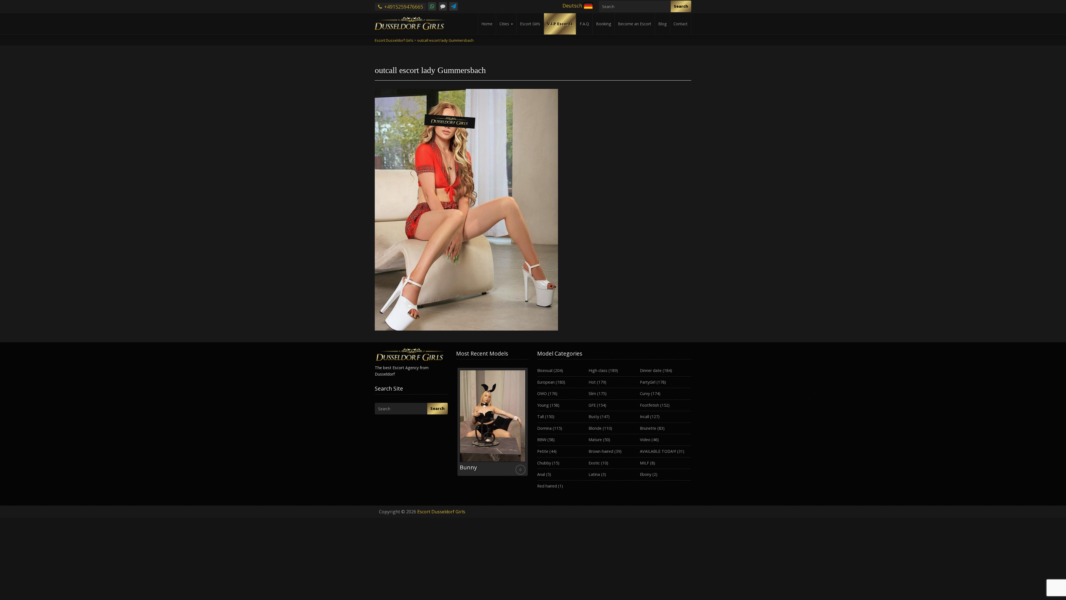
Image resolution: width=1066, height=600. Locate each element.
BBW (541, 439)
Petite (542, 451)
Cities (504, 23)
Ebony (645, 474)
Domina (544, 428)
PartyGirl (647, 382)
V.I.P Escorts (560, 23)
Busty (594, 416)
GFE (592, 405)
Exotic (594, 463)
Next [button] (529, 424)
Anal (541, 474)
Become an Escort (634, 23)
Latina (594, 474)
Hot (592, 382)
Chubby (544, 463)
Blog (662, 23)
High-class (598, 370)
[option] (492, 422)
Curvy (645, 393)
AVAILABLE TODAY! (658, 451)
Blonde (595, 428)
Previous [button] (456, 424)
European (546, 382)
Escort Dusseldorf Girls (441, 512)
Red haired (547, 486)
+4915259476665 (403, 6)
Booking (603, 23)
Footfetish (649, 405)
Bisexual (544, 370)
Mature (595, 439)
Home (486, 23)
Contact (680, 23)
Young (543, 405)
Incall (644, 416)
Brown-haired (601, 451)
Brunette (648, 428)
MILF (644, 463)
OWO (542, 393)
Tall (540, 416)
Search (681, 6)
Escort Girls (530, 23)
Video (645, 439)
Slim (592, 393)
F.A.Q (584, 23)
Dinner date (651, 370)
